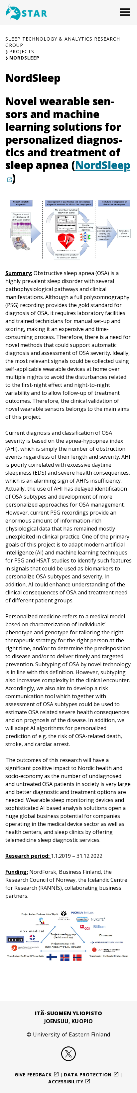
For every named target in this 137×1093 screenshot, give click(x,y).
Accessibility (65, 1081)
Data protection (88, 1074)
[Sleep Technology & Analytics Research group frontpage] (26, 12)
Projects (21, 51)
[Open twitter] (68, 1054)
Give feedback (33, 1074)
